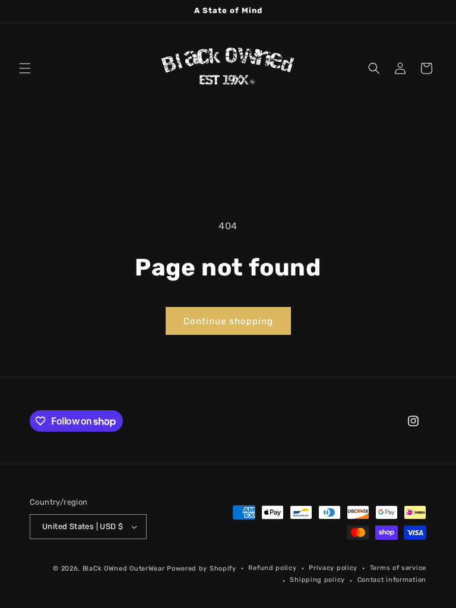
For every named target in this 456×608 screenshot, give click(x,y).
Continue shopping (228, 321)
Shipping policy (317, 580)
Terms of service (398, 568)
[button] (25, 68)
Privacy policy (333, 568)
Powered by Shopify (201, 568)
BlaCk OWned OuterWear (124, 568)
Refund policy (272, 568)
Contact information (391, 580)
